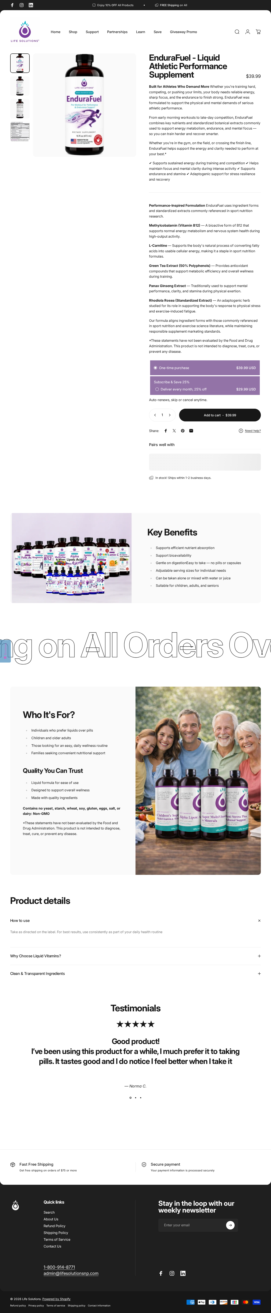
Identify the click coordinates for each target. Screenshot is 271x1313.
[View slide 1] (130, 1097)
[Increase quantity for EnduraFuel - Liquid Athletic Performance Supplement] (171, 415)
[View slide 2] (135, 1097)
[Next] (125, 112)
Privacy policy (36, 1305)
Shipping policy (76, 1305)
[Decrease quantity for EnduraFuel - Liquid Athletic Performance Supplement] (154, 415)
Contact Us (52, 1246)
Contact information (99, 1305)
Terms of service (55, 1305)
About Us (51, 1219)
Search (49, 1212)
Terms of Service (57, 1239)
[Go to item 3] (20, 108)
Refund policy (18, 1305)
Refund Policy (54, 1226)
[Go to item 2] (20, 86)
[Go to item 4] (20, 131)
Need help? (253, 430)
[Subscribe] (230, 1225)
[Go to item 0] (20, 63)
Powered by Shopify (56, 1299)
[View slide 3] (140, 1097)
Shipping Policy (56, 1233)
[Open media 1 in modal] (84, 105)
